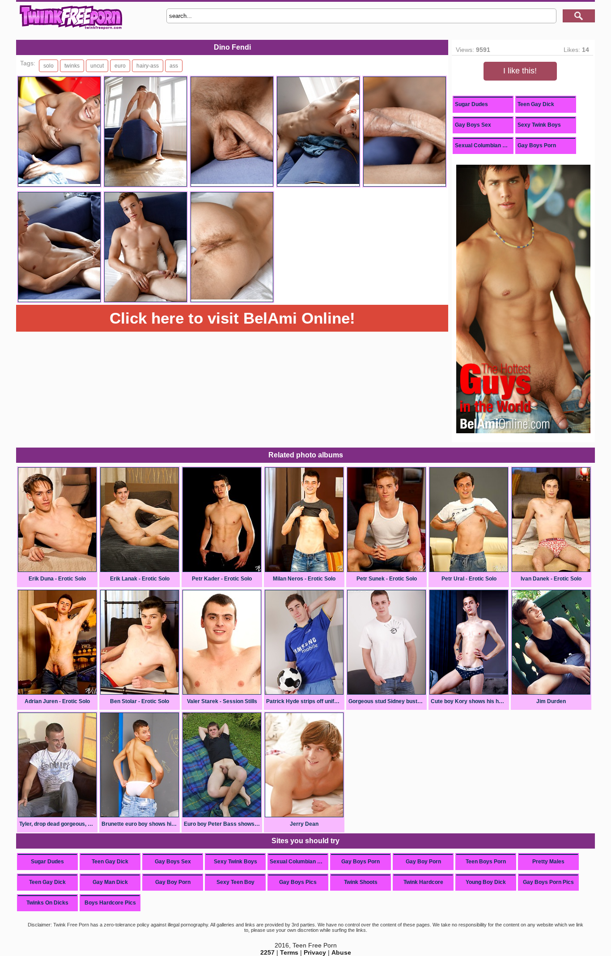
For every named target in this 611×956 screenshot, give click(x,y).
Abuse (341, 952)
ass (174, 66)
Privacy (315, 952)
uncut (97, 66)
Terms (289, 952)
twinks (72, 66)
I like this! (520, 70)
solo (48, 66)
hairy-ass (147, 66)
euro (120, 66)
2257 (267, 952)
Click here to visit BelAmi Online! (232, 318)
